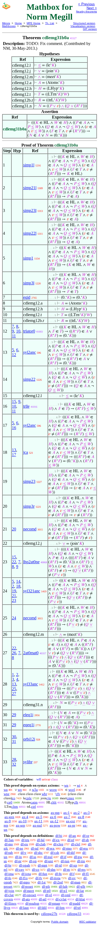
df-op (33, 861)
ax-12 (54, 821)
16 (14, 427)
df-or (85, 836)
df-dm (51, 869)
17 (14, 454)
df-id (58, 865)
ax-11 (38, 821)
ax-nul (37, 825)
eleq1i (28, 714)
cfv (58, 794)
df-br (7, 865)
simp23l (29, 210)
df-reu (83, 848)
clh (76, 802)
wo (20, 790)
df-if (63, 857)
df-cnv (19, 869)
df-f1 (85, 874)
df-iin (81, 861)
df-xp (73, 865)
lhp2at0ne (31, 562)
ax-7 (67, 817)
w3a (35, 790)
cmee (70, 798)
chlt (53, 802)
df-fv (38, 878)
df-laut (24, 908)
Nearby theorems (86, 11)
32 (14, 764)
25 (14, 689)
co (13, 798)
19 (14, 591)
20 (14, 529)
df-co (35, 869)
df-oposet (29, 895)
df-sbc (38, 853)
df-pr (18, 861)
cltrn (14, 807)
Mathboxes (9, 26)
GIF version (90, 29)
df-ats (26, 899)
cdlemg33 (74, 914)
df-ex (56, 840)
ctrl (33, 807)
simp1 (28, 258)
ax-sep (20, 825)
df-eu (24, 844)
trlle (26, 406)
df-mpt (42, 865)
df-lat (80, 891)
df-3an (9, 840)
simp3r (29, 506)
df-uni (48, 861)
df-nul (48, 857)
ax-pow (55, 825)
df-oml (65, 895)
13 (14, 450)
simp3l (28, 283)
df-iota (26, 874)
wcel (71, 790)
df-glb (81, 886)
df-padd (74, 903)
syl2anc (29, 352)
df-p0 (47, 891)
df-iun (65, 861)
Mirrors (6, 23)
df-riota (55, 878)
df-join (9, 891)
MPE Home (33, 23)
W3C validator (87, 921)
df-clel (75, 844)
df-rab (8, 853)
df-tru (25, 840)
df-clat (9, 895)
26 (14, 653)
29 (14, 714)
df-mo (8, 844)
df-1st (41, 882)
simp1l (28, 165)
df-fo (7, 878)
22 (14, 562)
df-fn (58, 874)
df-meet (28, 891)
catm (34, 802)
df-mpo (25, 882)
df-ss (33, 857)
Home (18, 23)
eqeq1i (28, 725)
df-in (18, 857)
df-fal (41, 840)
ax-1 (66, 813)
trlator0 (29, 331)
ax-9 (7, 821)
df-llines (10, 903)
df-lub (63, 886)
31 (14, 741)
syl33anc (30, 684)
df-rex (50, 848)
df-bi (58, 836)
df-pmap (54, 903)
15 (14, 401)
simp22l (29, 233)
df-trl (77, 908)
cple (29, 798)
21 (14, 595)
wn (66, 785)
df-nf (70, 840)
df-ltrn (60, 908)
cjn (48, 798)
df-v (23, 853)
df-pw (78, 857)
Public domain (59, 921)
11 (14, 336)
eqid (26, 297)
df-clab (41, 844)
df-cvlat (61, 899)
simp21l (29, 187)
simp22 (29, 379)
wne (7, 794)
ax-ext (70, 821)
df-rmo (67, 848)
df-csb (54, 853)
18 (18, 586)
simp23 (29, 481)
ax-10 (22, 821)
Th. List (49, 23)
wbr (44, 794)
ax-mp (55, 813)
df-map (75, 882)
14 (18, 581)
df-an (72, 836)
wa (6, 790)
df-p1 (63, 891)
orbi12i (29, 739)
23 (14, 600)
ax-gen (9, 817)
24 (14, 618)
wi (78, 785)
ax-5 (39, 817)
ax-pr (71, 825)
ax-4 (25, 817)
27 (14, 693)
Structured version (84, 23)
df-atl (42, 899)
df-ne (19, 848)
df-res (82, 869)
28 (14, 759)
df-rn (66, 869)
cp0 (9, 802)
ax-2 (76, 813)
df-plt (46, 886)
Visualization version (82, 26)
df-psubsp (32, 903)
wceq (53, 790)
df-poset (27, 886)
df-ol (48, 895)
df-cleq (58, 844)
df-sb (85, 840)
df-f (71, 874)
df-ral (35, 848)
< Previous (86, 4)
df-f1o (23, 878)
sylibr (27, 762)
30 (14, 736)
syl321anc (31, 591)
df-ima (9, 874)
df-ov (72, 878)
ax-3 (86, 813)
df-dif (71, 853)
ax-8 (81, 817)
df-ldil (42, 908)
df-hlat (80, 899)
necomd (29, 529)
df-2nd (58, 882)
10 (18, 331)
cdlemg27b (49, 914)
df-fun (43, 874)
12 (14, 354)
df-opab (24, 865)
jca (25, 452)
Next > (92, 8)
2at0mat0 (31, 653)
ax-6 (53, 817)
